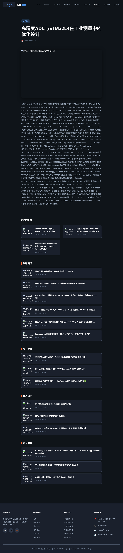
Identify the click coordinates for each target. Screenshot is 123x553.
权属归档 (87, 5)
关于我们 (47, 5)
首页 (38, 5)
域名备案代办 (68, 519)
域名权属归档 (68, 530)
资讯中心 (97, 5)
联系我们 (117, 5)
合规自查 (67, 5)
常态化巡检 (67, 537)
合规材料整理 (68, 534)
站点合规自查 (68, 522)
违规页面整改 (68, 526)
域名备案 (57, 5)
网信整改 (77, 5)
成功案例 (107, 5)
